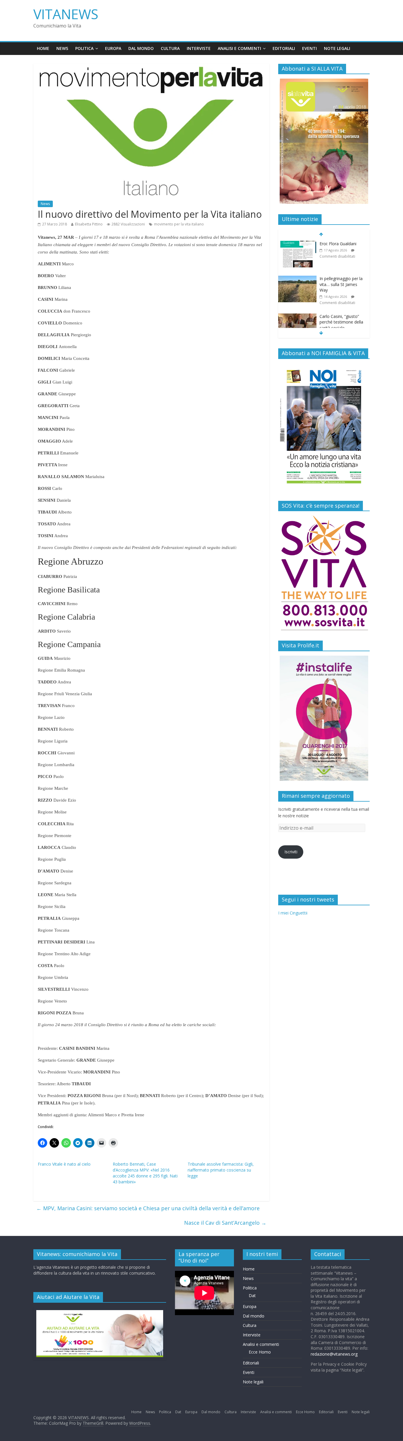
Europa (113, 48)
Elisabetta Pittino (89, 224)
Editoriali (284, 48)
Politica (84, 48)
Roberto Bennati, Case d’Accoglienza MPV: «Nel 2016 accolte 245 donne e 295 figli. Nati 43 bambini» (145, 1173)
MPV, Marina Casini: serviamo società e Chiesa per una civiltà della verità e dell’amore (148, 1208)
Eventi (309, 48)
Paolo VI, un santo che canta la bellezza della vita (341, 325)
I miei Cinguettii (292, 913)
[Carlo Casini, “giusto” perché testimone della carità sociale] (297, 282)
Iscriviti (290, 851)
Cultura (170, 48)
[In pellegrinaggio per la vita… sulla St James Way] (297, 244)
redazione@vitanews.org (334, 1354)
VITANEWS (65, 14)
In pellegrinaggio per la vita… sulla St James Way (341, 249)
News (62, 48)
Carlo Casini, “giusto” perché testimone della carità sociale (341, 287)
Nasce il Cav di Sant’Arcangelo (225, 1222)
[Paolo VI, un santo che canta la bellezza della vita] (297, 319)
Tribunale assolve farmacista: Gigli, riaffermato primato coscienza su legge (221, 1170)
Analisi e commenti (239, 48)
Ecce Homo (260, 1352)
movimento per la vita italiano (179, 224)
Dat (252, 1295)
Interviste (199, 48)
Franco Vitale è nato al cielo (64, 1164)
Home (43, 48)
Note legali (337, 48)
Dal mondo (141, 48)
